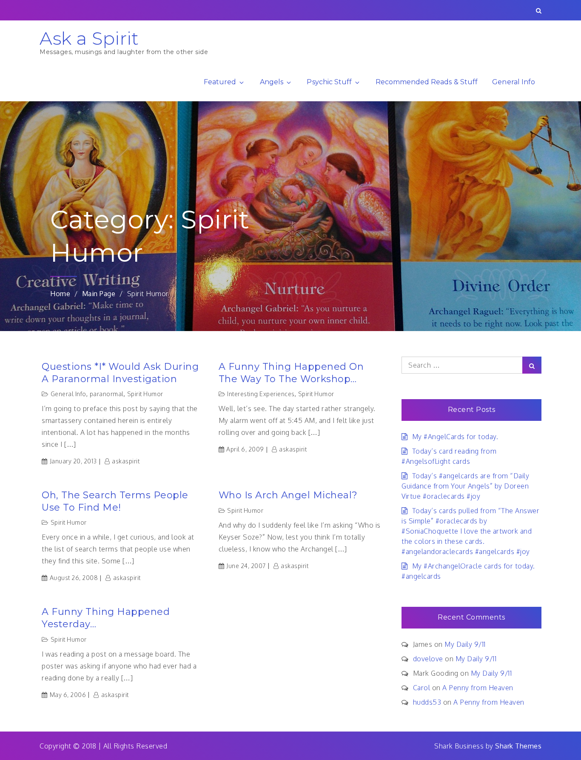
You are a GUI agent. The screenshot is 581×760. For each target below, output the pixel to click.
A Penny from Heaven (477, 687)
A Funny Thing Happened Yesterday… (106, 618)
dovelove (428, 658)
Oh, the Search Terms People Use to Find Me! (115, 501)
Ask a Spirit (89, 38)
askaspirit (126, 461)
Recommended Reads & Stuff (427, 82)
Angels (271, 82)
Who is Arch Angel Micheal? (288, 495)
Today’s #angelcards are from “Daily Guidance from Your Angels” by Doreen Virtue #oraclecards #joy (465, 485)
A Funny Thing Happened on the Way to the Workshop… (291, 373)
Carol (421, 687)
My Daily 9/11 (465, 644)
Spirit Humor (145, 393)
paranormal (107, 393)
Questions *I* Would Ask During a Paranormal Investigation (120, 373)
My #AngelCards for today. (455, 436)
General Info (513, 82)
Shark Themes (518, 746)
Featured (220, 82)
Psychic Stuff (329, 82)
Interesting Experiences (261, 393)
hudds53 (427, 702)
